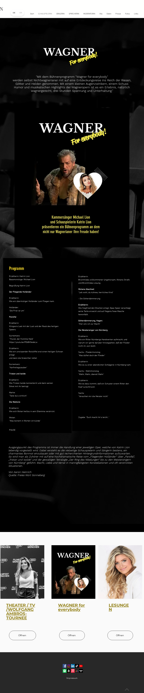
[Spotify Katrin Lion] (65, 671)
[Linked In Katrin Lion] (73, 666)
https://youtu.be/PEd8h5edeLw (23, 342)
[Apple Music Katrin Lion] (73, 671)
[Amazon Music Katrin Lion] (69, 671)
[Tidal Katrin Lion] (81, 671)
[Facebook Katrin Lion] (65, 666)
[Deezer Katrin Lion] (77, 671)
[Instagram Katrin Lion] (69, 666)
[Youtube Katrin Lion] (81, 666)
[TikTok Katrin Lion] (77, 666)
